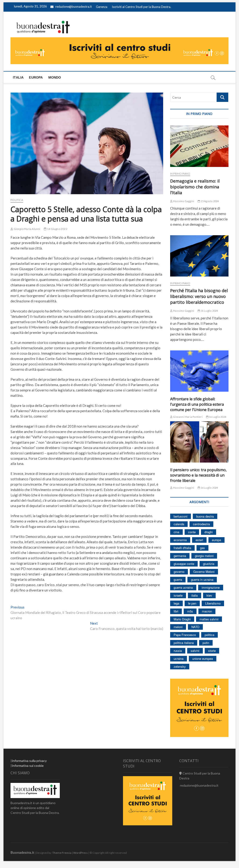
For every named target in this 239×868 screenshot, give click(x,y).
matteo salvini (209, 619)
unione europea (202, 658)
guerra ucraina (183, 587)
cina (176, 532)
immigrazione (211, 587)
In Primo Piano (180, 173)
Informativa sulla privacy (29, 761)
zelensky (180, 666)
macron (207, 611)
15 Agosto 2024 (209, 201)
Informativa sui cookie (28, 766)
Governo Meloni (203, 571)
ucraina (178, 658)
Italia (18, 77)
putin (206, 642)
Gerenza (101, 7)
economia (180, 540)
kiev (209, 595)
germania (180, 555)
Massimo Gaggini (183, 201)
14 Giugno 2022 (56, 229)
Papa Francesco (185, 635)
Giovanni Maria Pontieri (187, 416)
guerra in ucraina (202, 579)
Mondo (54, 77)
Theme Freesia (61, 852)
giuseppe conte (184, 563)
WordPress (80, 852)
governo (179, 571)
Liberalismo (213, 603)
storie (212, 650)
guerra (178, 579)
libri (176, 611)
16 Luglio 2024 (217, 416)
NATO (195, 627)
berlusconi (180, 516)
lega (176, 603)
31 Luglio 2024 (209, 310)
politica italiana (184, 642)
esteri (199, 540)
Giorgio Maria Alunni (26, 229)
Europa (36, 77)
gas (202, 548)
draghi (208, 532)
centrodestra (201, 524)
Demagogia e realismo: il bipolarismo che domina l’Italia (195, 186)
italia (194, 595)
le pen (192, 603)
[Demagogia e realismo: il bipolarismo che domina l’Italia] (199, 146)
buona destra (205, 516)
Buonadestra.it (22, 852)
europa (216, 540)
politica (209, 635)
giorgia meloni (204, 555)
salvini (195, 650)
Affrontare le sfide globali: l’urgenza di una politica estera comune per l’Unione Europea (197, 404)
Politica (17, 200)
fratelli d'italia (182, 548)
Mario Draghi (182, 619)
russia (178, 650)
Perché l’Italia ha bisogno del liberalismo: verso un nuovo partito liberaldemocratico (199, 296)
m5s (190, 611)
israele (178, 595)
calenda (179, 524)
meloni (178, 627)
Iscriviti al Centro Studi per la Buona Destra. (141, 7)
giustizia (208, 563)
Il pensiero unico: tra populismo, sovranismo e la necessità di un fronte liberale (198, 475)
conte (192, 532)
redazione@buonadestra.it (73, 6)
